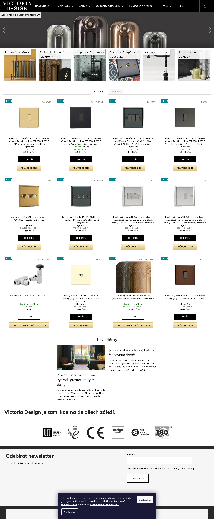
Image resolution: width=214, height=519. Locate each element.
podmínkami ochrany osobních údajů (176, 468)
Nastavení (69, 511)
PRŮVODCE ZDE (29, 168)
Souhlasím (145, 499)
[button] (16, 30)
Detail (29, 316)
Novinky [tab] (116, 91)
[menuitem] (43, 6)
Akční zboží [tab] (99, 91)
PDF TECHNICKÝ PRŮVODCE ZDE (29, 325)
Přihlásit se (138, 478)
